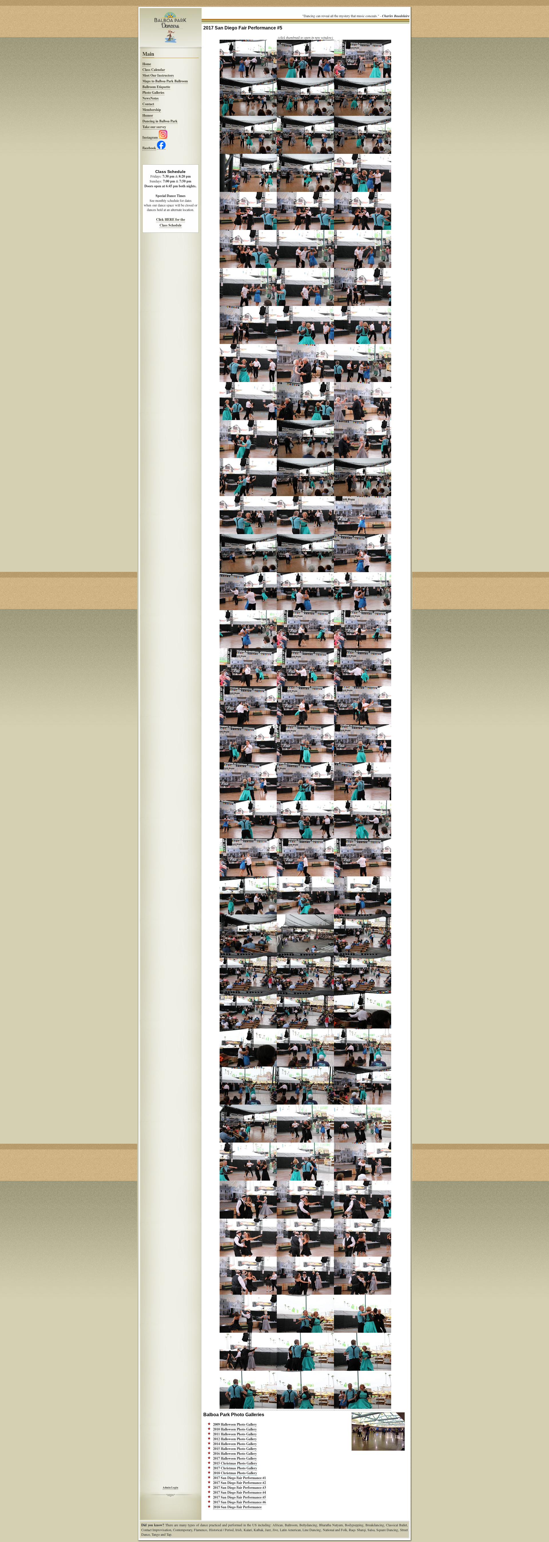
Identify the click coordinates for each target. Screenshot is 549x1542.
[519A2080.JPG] (362, 266)
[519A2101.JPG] (305, 533)
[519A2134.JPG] (362, 913)
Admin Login (170, 1487)
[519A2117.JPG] (362, 723)
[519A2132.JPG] (248, 913)
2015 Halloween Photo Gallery (235, 1448)
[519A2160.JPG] (305, 1255)
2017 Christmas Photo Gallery (235, 1468)
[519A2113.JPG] (305, 685)
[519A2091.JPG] (305, 418)
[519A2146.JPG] (362, 1065)
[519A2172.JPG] (305, 1407)
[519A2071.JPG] (362, 152)
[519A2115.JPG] (248, 723)
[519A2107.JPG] (305, 609)
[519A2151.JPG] (305, 1141)
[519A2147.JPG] (248, 1103)
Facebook (149, 148)
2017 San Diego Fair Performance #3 (239, 1487)
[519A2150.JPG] (248, 1141)
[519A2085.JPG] (305, 342)
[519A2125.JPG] (362, 799)
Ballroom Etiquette (156, 86)
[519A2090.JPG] (248, 418)
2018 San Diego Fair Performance (237, 1507)
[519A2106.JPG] (248, 609)
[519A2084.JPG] (248, 342)
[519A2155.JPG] (362, 1179)
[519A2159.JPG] (248, 1255)
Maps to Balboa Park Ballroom (165, 81)
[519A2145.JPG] (305, 1065)
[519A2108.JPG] (362, 609)
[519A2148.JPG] (305, 1103)
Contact (148, 104)
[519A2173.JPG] (362, 1407)
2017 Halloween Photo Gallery (235, 1458)
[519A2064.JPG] (305, 76)
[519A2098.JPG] (305, 495)
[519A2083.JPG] (362, 304)
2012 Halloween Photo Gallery (235, 1438)
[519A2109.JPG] (248, 647)
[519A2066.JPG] (248, 114)
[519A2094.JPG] (305, 456)
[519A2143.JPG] (362, 1027)
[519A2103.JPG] (248, 571)
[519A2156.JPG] (248, 1217)
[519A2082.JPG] (305, 304)
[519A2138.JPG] (248, 989)
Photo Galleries (153, 92)
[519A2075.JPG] (248, 228)
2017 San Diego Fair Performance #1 (239, 1477)
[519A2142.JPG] (305, 1027)
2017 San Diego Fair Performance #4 (239, 1492)
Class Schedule (171, 225)
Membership (151, 109)
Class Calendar (153, 69)
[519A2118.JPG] (248, 761)
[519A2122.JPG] (362, 761)
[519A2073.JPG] (305, 190)
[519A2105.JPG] (362, 571)
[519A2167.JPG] (362, 1331)
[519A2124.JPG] (305, 799)
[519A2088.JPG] (305, 380)
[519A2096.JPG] (248, 495)
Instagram (150, 137)
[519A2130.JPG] (305, 875)
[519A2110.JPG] (305, 647)
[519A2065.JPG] (362, 76)
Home (146, 63)
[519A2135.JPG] (248, 951)
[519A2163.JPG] (305, 1293)
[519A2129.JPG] (248, 875)
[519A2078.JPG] (248, 266)
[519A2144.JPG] (248, 1065)
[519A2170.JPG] (362, 1369)
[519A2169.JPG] (305, 1369)
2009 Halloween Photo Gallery (235, 1424)
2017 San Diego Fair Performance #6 (239, 1502)
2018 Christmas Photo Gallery (235, 1473)
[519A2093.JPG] (248, 456)
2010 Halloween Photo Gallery (235, 1429)
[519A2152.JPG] (362, 1141)
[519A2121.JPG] (305, 761)
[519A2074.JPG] (362, 190)
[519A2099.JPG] (362, 495)
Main (148, 53)
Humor (147, 115)
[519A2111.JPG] (362, 647)
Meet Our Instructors (158, 75)
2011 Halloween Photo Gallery (235, 1434)
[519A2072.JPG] (248, 190)
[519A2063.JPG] (248, 76)
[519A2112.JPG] (248, 685)
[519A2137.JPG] (362, 951)
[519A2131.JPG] (362, 875)
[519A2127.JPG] (305, 837)
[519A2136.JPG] (305, 951)
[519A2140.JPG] (362, 989)
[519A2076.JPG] (305, 228)
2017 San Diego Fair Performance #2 (239, 1482)
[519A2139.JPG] (305, 989)
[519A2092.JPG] (362, 418)
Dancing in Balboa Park (160, 121)
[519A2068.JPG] (362, 114)
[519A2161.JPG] (362, 1255)
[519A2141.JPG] (248, 1027)
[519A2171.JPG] (248, 1407)
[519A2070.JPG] (305, 152)
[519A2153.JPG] (248, 1179)
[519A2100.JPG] (248, 533)
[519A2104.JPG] (305, 571)
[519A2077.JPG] (362, 228)
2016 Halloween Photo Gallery (235, 1453)
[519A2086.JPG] (362, 342)
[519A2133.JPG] (305, 913)
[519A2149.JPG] (362, 1103)
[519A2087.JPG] (248, 380)
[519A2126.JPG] (248, 837)
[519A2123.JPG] (248, 799)
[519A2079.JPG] (305, 266)
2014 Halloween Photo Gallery (235, 1443)
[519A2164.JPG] (362, 1293)
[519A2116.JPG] (305, 723)
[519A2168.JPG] (248, 1369)
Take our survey (154, 126)
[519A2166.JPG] (305, 1331)
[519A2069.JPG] (248, 152)
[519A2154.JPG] (305, 1179)
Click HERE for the (170, 219)
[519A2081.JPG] (248, 304)
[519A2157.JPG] (305, 1217)
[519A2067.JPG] (305, 114)
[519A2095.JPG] (362, 456)
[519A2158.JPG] (362, 1217)
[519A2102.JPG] (362, 533)
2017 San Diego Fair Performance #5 (239, 1497)
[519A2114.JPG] (362, 685)
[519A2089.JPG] (362, 380)
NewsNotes (150, 98)
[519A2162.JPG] (248, 1293)
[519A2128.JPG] (362, 837)
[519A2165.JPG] (248, 1331)
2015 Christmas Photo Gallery (235, 1463)
